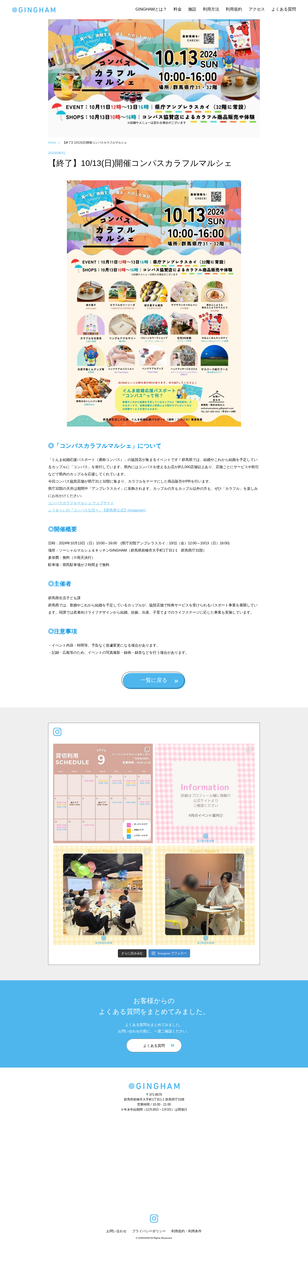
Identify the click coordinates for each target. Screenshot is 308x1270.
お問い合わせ (116, 1231)
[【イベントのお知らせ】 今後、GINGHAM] (205, 793)
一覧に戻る (154, 680)
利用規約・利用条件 (186, 1231)
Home (52, 142)
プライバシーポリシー (149, 1231)
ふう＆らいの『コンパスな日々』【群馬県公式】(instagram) (97, 510)
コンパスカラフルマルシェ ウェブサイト (81, 503)
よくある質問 (154, 1046)
